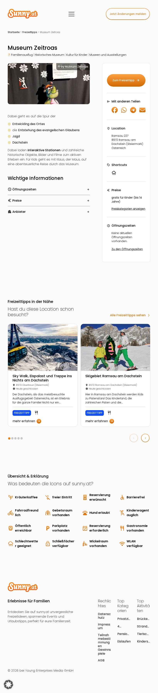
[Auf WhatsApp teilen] (124, 112)
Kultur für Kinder (76, 55)
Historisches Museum (49, 55)
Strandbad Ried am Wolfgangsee (143, 626)
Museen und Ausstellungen (107, 55)
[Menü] (71, 14)
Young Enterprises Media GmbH (49, 670)
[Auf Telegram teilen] (133, 112)
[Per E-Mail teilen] (142, 112)
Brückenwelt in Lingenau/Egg (143, 619)
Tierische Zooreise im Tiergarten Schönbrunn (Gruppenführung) (143, 634)
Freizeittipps (29, 32)
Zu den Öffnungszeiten (127, 249)
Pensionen (123, 634)
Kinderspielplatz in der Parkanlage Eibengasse (143, 641)
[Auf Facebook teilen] (115, 112)
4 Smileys (123, 626)
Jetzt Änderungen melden (128, 14)
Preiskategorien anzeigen (128, 209)
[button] (9, 438)
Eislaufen (124, 641)
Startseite (14, 32)
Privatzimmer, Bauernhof (123, 619)
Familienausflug (22, 55)
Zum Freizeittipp (126, 80)
